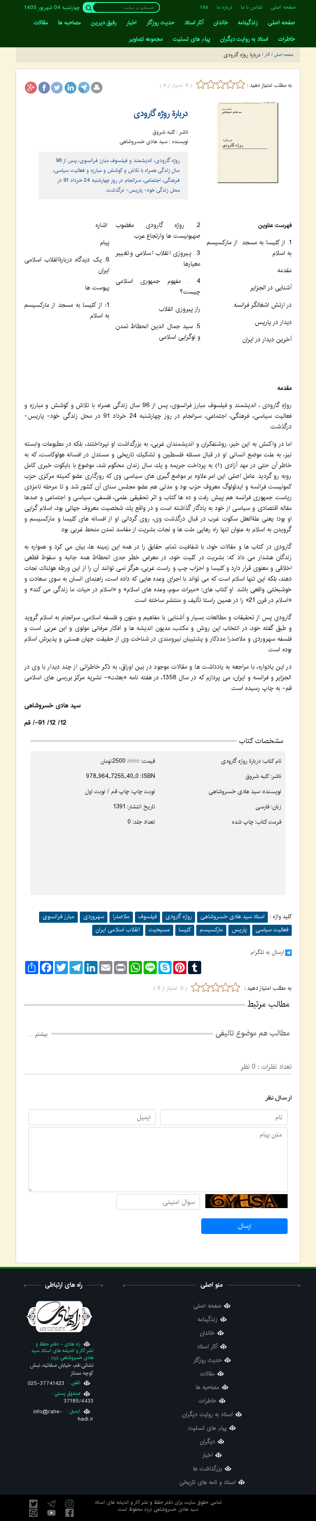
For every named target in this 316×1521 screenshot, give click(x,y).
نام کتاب (272, 761)
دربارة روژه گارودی (160, 113)
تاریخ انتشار (141, 807)
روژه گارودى (178, 916)
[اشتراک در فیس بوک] (44, 87)
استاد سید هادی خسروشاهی (232, 916)
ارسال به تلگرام (267, 952)
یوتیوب (51, 1513)
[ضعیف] (211, 84)
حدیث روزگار (207, 1360)
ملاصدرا (121, 916)
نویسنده (272, 791)
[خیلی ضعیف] (201, 84)
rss (204, 7)
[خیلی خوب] (239, 84)
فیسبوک (69, 1513)
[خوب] (230, 84)
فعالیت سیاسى (272, 930)
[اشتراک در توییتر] (57, 87)
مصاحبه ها (207, 1387)
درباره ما (224, 7)
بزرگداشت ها (207, 1469)
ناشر (276, 776)
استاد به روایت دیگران (207, 1414)
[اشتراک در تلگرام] (83, 87)
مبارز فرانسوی (58, 916)
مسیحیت (159, 930)
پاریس (239, 930)
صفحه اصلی (283, 7)
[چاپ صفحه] (97, 87)
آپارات (33, 1513)
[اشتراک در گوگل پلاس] (31, 87)
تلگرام (51, 1504)
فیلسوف (147, 916)
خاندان (207, 1333)
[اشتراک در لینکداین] (70, 87)
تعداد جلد (144, 822)
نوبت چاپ (143, 791)
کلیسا (185, 930)
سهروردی (93, 916)
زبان (276, 807)
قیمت (148, 761)
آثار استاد (207, 1347)
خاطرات (207, 1401)
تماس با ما (252, 7)
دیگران (207, 1442)
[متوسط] (220, 84)
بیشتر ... (37, 1034)
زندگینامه (208, 1319)
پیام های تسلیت (207, 1428)
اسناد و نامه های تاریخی (207, 1482)
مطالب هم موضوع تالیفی (252, 1033)
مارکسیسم (211, 930)
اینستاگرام (69, 1504)
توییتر (33, 1504)
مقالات (207, 1374)
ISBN (148, 776)
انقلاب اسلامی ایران (117, 930)
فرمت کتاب (268, 822)
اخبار (207, 1455)
